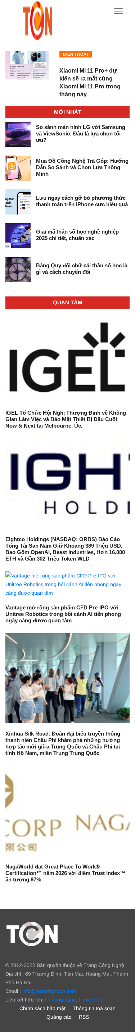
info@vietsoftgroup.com (49, 991)
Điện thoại (75, 54)
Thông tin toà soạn (94, 1008)
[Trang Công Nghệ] (32, 933)
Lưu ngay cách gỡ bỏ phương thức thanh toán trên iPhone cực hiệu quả (82, 201)
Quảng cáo (59, 1017)
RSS (84, 1017)
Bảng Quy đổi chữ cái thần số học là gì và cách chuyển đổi (81, 268)
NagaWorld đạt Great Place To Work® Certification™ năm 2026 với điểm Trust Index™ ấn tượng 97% (65, 873)
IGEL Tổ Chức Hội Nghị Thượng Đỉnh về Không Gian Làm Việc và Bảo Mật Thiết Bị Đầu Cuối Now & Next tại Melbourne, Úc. (65, 419)
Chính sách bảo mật (42, 1008)
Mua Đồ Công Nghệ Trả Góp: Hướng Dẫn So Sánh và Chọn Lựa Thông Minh (82, 167)
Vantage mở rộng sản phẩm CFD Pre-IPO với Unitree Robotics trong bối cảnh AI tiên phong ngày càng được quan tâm (63, 613)
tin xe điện (90, 1000)
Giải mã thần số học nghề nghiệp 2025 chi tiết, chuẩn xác (77, 235)
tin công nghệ (60, 1000)
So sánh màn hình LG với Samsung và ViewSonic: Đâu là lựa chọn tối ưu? (80, 133)
